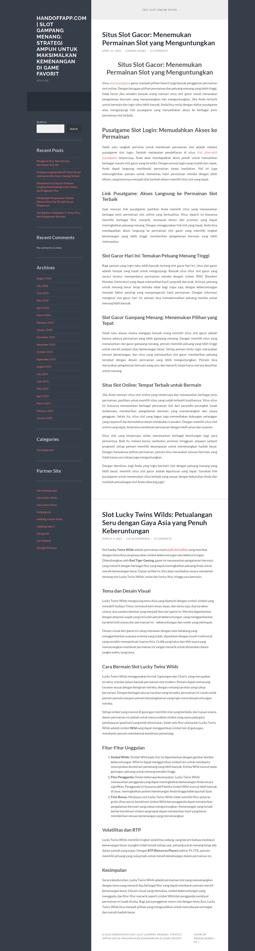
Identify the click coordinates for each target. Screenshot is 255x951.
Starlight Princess (47, 547)
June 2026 (43, 293)
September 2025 (46, 359)
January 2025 (45, 418)
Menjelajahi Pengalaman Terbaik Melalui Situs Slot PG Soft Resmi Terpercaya (55, 201)
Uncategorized (45, 449)
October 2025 (45, 351)
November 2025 (46, 344)
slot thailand (44, 540)
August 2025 (44, 366)
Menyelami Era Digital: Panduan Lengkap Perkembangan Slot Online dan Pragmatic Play (57, 187)
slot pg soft (43, 533)
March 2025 (44, 403)
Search (41, 122)
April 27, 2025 (111, 50)
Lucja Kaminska (138, 538)
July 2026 (42, 285)
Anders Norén (203, 938)
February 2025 (45, 410)
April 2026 (43, 307)
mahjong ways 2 (46, 526)
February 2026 (45, 322)
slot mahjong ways (47, 490)
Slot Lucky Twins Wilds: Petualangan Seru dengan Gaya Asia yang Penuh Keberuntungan (157, 522)
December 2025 (46, 337)
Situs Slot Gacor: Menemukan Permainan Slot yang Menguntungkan (158, 38)
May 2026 (43, 300)
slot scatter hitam (47, 497)
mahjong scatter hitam (49, 519)
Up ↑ (197, 942)
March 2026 (44, 315)
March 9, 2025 (112, 538)
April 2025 (43, 396)
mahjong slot (44, 512)
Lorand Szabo (135, 50)
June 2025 (43, 381)
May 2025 (43, 388)
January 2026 (45, 329)
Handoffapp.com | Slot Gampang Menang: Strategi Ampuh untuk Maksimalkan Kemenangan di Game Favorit (62, 46)
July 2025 (42, 374)
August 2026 (44, 278)
